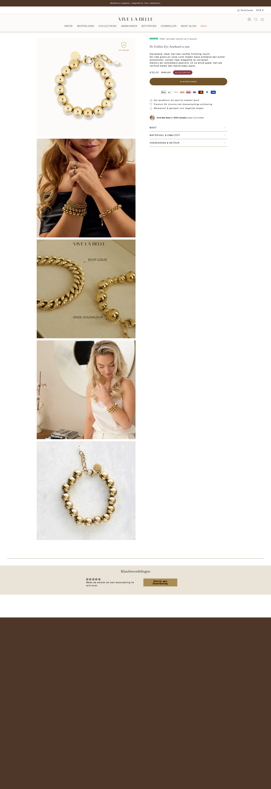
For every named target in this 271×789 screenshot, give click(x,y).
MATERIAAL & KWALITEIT (165, 135)
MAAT (153, 127)
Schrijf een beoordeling (160, 582)
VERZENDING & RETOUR (165, 142)
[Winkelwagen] (262, 19)
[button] (68, 26)
